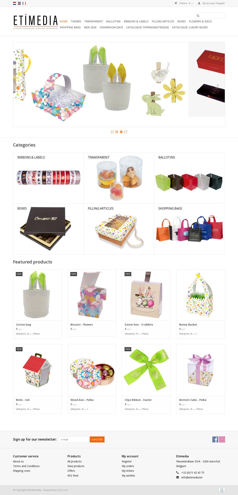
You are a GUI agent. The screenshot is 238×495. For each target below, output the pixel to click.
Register (127, 461)
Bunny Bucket (188, 324)
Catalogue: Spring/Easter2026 (147, 27)
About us (18, 461)
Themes (76, 21)
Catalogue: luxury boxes (190, 27)
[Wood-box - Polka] (91, 370)
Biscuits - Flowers (81, 324)
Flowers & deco (200, 21)
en (19, 3)
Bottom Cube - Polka (192, 400)
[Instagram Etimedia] (222, 439)
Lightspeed (62, 490)
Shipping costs (21, 470)
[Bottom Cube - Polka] (200, 370)
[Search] (198, 16)
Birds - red (22, 400)
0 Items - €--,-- (186, 3)
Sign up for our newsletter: (35, 439)
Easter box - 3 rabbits (139, 324)
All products (74, 461)
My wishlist (128, 475)
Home (63, 21)
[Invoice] (221, 489)
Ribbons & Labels (136, 21)
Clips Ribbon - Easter (138, 400)
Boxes (181, 21)
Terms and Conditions (26, 466)
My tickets (128, 470)
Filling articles (163, 21)
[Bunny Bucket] (200, 294)
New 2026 (90, 27)
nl (14, 3)
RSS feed (72, 475)
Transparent (93, 21)
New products (75, 466)
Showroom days (111, 27)
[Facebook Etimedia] (215, 439)
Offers (71, 470)
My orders (128, 466)
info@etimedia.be (191, 477)
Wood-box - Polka (82, 400)
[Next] (217, 86)
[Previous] (20, 86)
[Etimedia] (36, 21)
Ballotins (113, 21)
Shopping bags (70, 27)
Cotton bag (23, 324)
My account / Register (213, 3)
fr (24, 3)
